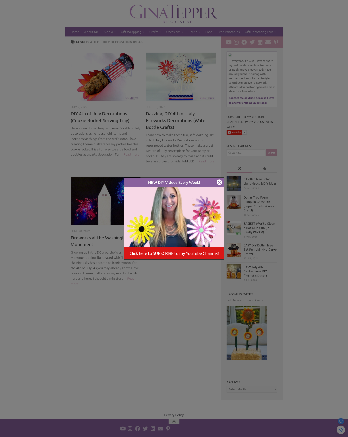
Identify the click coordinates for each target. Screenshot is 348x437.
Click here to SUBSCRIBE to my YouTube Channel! (174, 253)
